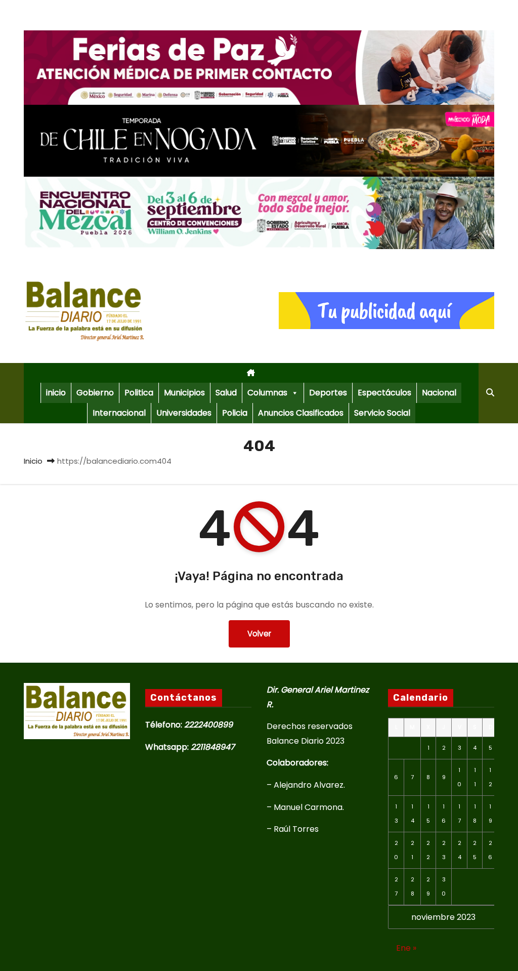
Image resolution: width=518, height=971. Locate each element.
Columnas (267, 392)
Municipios (184, 392)
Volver (259, 633)
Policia (234, 413)
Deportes (328, 392)
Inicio (33, 461)
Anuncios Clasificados (300, 413)
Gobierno (95, 392)
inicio (56, 392)
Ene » (406, 948)
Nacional (439, 392)
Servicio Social (382, 413)
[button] (490, 392)
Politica (138, 392)
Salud (226, 392)
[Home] (251, 373)
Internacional (119, 413)
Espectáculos (384, 392)
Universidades (183, 413)
